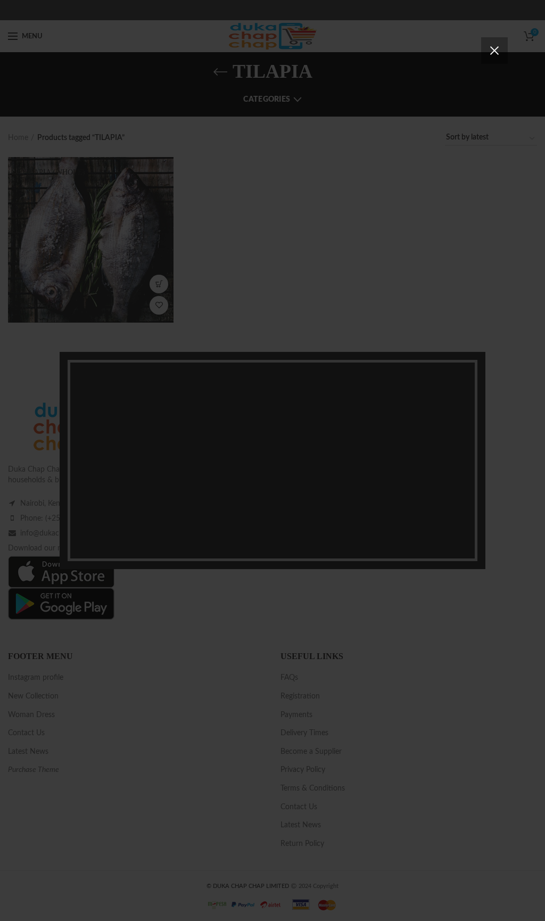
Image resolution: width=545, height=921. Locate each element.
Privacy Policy (333, 515)
